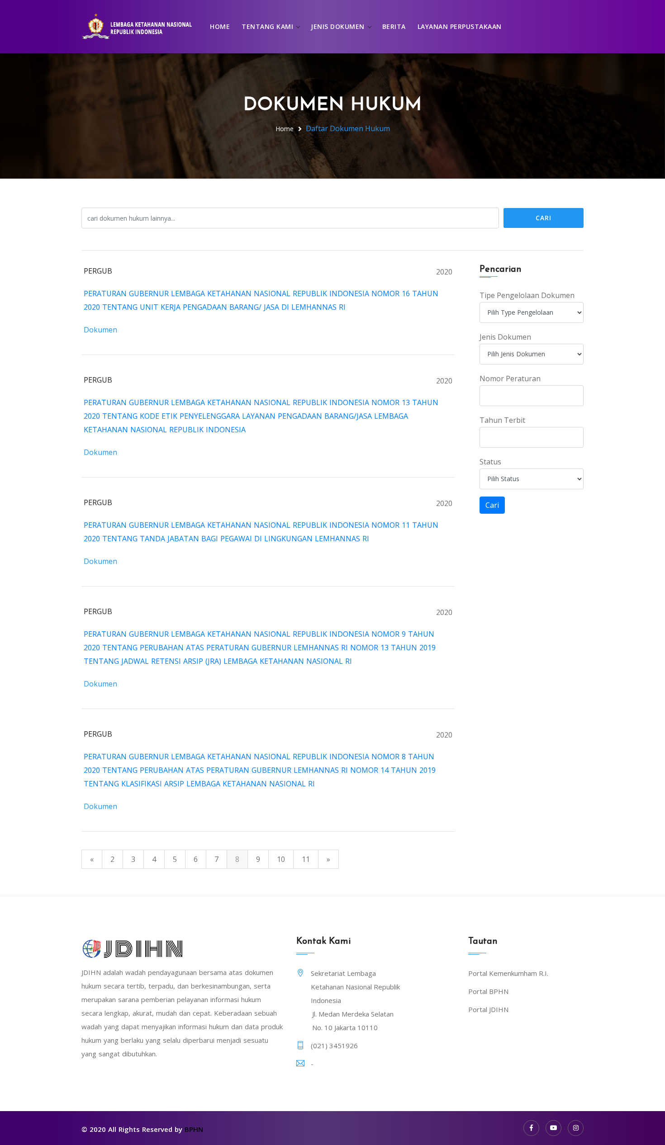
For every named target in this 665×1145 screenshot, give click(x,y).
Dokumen (100, 330)
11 (306, 859)
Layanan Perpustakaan (460, 26)
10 (281, 859)
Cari (543, 217)
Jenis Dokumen (338, 26)
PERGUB (98, 271)
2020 (444, 272)
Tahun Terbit (502, 420)
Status (490, 462)
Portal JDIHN (488, 1009)
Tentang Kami (267, 26)
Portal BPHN (488, 991)
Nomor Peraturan (510, 378)
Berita (394, 26)
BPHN (194, 1129)
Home (220, 26)
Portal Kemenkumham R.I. (508, 973)
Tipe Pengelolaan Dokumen (527, 295)
